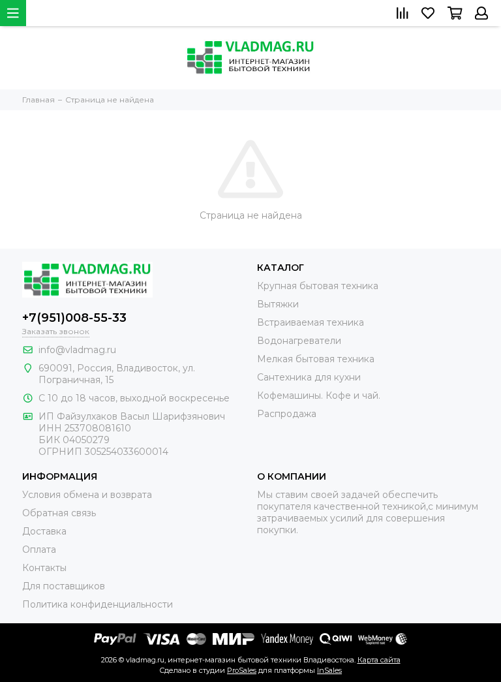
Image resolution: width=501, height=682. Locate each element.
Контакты (44, 568)
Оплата (39, 549)
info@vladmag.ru (77, 350)
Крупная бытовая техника (317, 286)
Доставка (44, 531)
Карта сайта (379, 659)
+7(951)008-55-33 (74, 318)
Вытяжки (278, 304)
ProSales (241, 670)
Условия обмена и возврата (87, 495)
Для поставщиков (63, 586)
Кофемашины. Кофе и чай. (318, 395)
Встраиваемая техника (310, 322)
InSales (329, 670)
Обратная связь (59, 513)
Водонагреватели (299, 341)
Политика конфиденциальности (97, 604)
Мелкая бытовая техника (315, 359)
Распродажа (286, 414)
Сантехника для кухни (309, 377)
